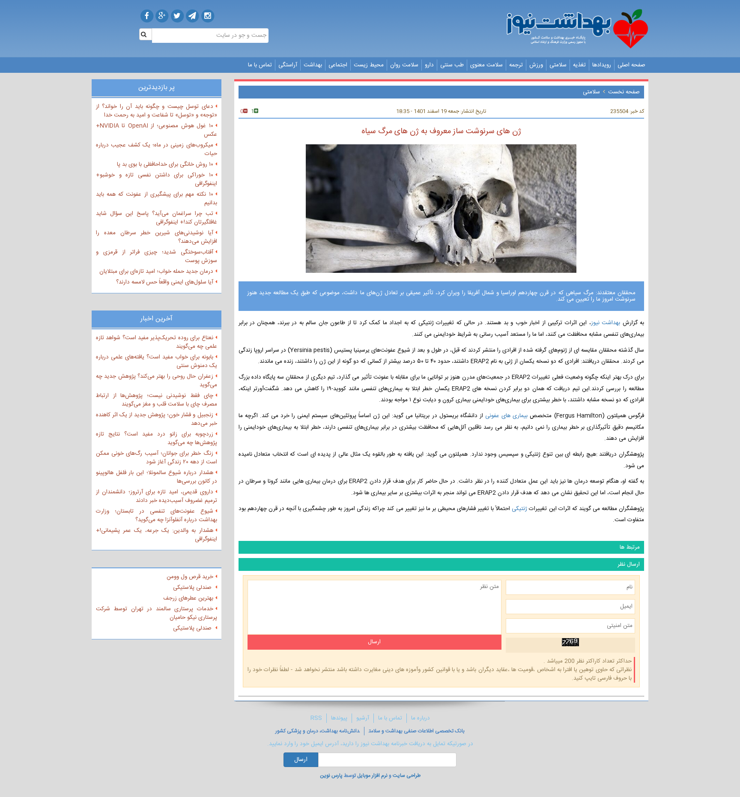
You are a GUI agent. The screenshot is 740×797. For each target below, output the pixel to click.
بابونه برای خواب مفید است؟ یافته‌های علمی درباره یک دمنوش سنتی (156, 361)
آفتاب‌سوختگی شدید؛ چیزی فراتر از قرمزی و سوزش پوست (156, 257)
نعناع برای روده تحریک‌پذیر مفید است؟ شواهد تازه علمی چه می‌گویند (156, 342)
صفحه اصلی (631, 65)
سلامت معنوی (486, 65)
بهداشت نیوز (606, 323)
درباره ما (420, 718)
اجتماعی (337, 65)
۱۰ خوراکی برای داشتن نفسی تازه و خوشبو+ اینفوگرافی (156, 179)
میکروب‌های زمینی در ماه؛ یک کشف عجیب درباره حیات (156, 149)
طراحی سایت (407, 775)
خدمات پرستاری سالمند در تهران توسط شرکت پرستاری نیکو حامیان (156, 613)
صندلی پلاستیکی (193, 587)
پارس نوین (331, 775)
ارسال (300, 760)
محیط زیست (369, 65)
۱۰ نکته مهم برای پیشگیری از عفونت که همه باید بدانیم (156, 199)
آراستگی (287, 65)
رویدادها (601, 65)
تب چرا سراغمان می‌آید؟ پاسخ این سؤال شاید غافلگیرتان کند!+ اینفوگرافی (156, 218)
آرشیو (362, 718)
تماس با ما (260, 65)
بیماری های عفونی (507, 416)
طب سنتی (452, 65)
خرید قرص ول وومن (190, 577)
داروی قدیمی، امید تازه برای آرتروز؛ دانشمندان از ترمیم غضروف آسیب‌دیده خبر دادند (156, 496)
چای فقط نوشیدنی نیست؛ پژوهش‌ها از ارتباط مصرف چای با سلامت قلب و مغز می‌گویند (156, 400)
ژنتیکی (519, 508)
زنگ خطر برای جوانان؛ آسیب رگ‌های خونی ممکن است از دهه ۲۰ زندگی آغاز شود (156, 458)
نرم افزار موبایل (372, 775)
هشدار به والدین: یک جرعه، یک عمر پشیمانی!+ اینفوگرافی (156, 535)
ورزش (536, 65)
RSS (316, 718)
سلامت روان (404, 65)
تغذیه (579, 65)
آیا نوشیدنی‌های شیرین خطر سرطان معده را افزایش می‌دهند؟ (156, 237)
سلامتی (558, 65)
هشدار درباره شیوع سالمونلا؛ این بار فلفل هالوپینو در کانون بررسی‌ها (156, 477)
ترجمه (516, 65)
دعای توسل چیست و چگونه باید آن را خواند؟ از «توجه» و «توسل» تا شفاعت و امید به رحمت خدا (156, 111)
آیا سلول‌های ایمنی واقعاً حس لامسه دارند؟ (164, 282)
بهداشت (313, 65)
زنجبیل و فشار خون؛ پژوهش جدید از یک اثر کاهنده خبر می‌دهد (156, 419)
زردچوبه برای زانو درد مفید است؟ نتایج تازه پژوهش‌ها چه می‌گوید (156, 439)
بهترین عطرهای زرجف (188, 598)
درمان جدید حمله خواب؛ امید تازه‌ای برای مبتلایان (156, 271)
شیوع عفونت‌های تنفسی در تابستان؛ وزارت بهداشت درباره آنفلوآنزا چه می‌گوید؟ (156, 516)
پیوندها (339, 718)
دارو (429, 65)
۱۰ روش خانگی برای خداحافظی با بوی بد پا (165, 164)
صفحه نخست (624, 92)
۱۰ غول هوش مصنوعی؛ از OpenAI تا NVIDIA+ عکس (156, 130)
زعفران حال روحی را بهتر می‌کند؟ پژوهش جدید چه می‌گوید (156, 381)
